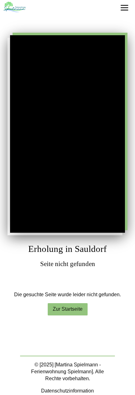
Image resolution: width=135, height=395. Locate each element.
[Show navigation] (124, 7)
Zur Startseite (68, 309)
